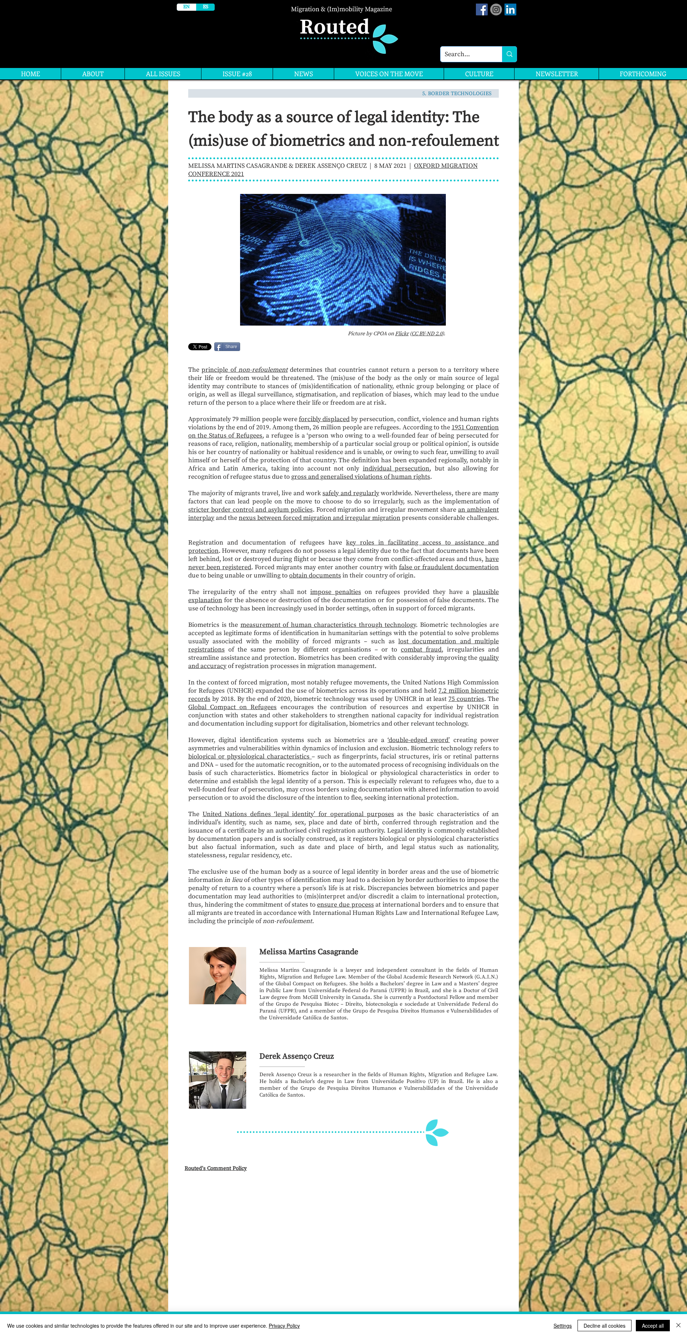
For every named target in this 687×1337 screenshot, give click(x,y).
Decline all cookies (604, 1325)
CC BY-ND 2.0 (426, 333)
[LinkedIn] (510, 9)
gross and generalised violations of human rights (360, 477)
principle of (244, 370)
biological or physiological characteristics (250, 756)
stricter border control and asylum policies (250, 510)
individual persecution (396, 468)
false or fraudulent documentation (449, 567)
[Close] (678, 1325)
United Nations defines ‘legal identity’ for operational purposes (298, 814)
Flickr (402, 333)
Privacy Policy (284, 1325)
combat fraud (421, 649)
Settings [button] (563, 1325)
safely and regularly (350, 493)
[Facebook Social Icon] (482, 9)
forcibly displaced (324, 419)
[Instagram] (496, 9)
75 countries (466, 699)
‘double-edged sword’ (419, 740)
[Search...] (509, 54)
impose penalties (335, 592)
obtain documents (315, 575)
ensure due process (345, 905)
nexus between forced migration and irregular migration (319, 518)
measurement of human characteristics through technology (328, 625)
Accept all (653, 1325)
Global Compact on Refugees (232, 707)
